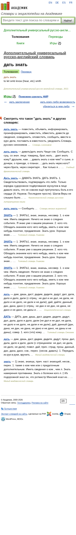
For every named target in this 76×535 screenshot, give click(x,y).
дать (7, 294)
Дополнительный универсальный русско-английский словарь (38, 30)
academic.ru (14, 6)
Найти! (68, 20)
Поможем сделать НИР (33, 96)
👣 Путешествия (9, 409)
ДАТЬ (7, 316)
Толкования (20, 36)
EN (50, 2)
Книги (20, 43)
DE (57, 2)
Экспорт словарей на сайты (14, 414)
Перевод (26, 71)
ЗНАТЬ (8, 215)
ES (64, 2)
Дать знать (11, 178)
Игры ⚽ (55, 43)
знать (7, 361)
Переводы (56, 36)
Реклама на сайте (40, 403)
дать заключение (19, 101)
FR (70, 2)
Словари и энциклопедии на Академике (31, 14)
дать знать (11, 129)
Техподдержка (23, 403)
